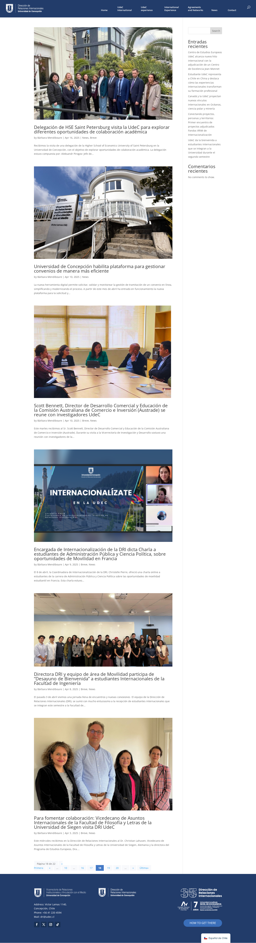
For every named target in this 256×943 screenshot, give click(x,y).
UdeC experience (147, 9)
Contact (232, 10)
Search (216, 30)
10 (65, 868)
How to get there (203, 923)
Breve (93, 137)
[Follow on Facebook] (37, 924)
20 (117, 868)
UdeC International (124, 9)
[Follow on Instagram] (50, 924)
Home (104, 10)
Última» (144, 868)
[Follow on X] (43, 924)
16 (82, 868)
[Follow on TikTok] (57, 924)
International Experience (171, 9)
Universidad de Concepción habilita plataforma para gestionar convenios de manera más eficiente (99, 268)
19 (108, 868)
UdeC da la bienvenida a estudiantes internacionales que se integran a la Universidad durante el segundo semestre (204, 148)
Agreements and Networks (195, 9)
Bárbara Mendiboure (49, 137)
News (214, 10)
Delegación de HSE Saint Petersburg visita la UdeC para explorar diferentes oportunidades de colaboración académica (102, 129)
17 (91, 868)
